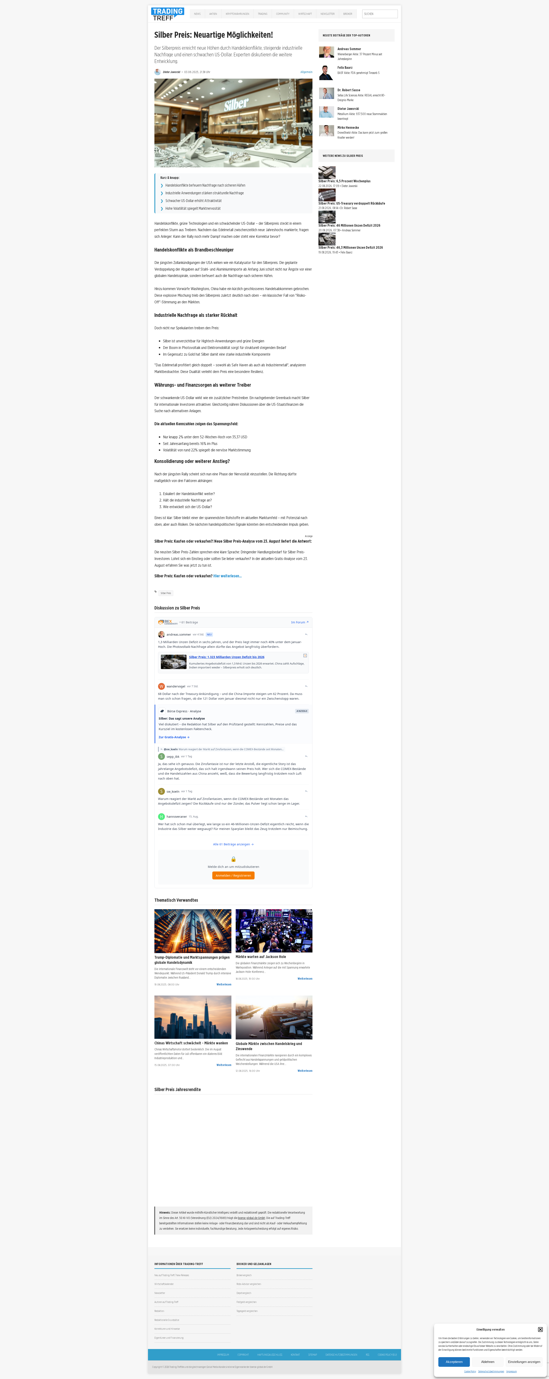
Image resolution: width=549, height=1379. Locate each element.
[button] (540, 1329)
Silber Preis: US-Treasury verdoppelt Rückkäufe (351, 203)
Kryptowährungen (237, 13)
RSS (367, 1354)
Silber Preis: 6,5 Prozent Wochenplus (344, 181)
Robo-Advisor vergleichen (249, 1284)
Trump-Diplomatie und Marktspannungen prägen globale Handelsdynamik (192, 960)
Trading (262, 13)
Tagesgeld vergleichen (247, 1311)
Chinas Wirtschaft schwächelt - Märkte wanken (191, 1043)
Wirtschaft (305, 13)
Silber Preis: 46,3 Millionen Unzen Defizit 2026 (350, 248)
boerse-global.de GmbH (251, 1218)
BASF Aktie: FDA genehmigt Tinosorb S (358, 73)
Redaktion (159, 1311)
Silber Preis (166, 593)
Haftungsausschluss (269, 1354)
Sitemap (312, 1354)
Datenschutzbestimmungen (491, 1371)
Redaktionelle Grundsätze (166, 1320)
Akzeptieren (454, 1362)
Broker (347, 13)
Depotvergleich (244, 1293)
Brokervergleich (244, 1275)
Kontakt (295, 1354)
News (197, 13)
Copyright (243, 1354)
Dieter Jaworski (171, 72)
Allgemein (306, 72)
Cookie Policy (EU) (387, 1354)
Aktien (213, 13)
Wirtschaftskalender (164, 1284)
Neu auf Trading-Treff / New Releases (171, 1275)
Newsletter (328, 13)
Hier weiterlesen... (227, 575)
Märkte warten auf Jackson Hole (261, 956)
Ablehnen (487, 1362)
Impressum (511, 1371)
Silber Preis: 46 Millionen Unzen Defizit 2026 (349, 225)
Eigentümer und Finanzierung (169, 1337)
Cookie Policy (470, 1371)
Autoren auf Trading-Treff (166, 1302)
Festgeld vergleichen (246, 1302)
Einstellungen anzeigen (524, 1362)
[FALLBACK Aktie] (192, 931)
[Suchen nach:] (380, 14)
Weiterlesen (224, 984)
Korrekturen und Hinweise (167, 1328)
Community (283, 13)
